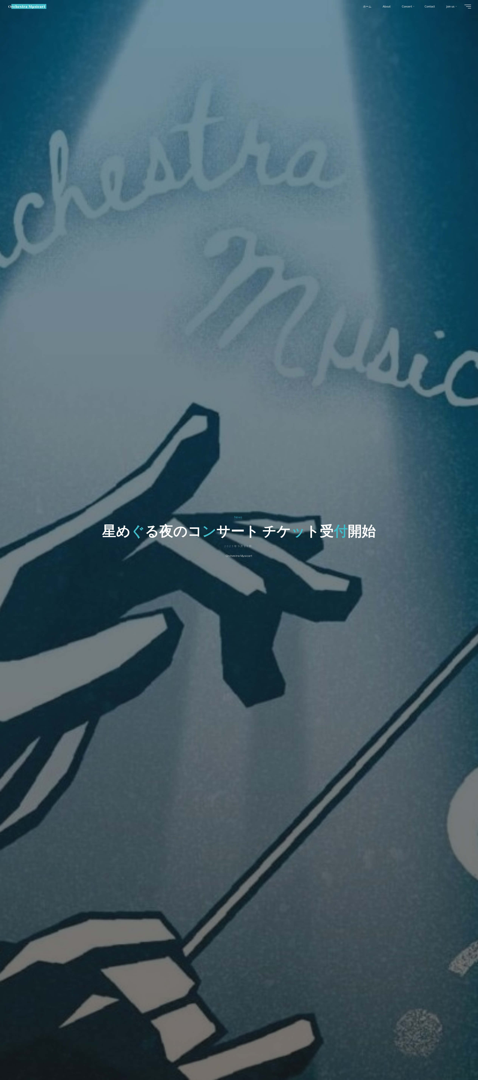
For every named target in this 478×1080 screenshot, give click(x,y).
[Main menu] (467, 6)
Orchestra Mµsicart (26, 6)
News (238, 517)
